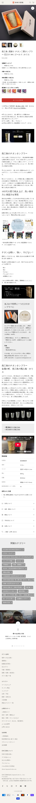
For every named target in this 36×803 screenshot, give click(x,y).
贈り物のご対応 (20, 106)
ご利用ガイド (6, 712)
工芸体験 (4, 700)
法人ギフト (5, 666)
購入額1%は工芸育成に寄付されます (18, 617)
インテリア (5, 691)
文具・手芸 (5, 694)
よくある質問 (6, 724)
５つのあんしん (6, 757)
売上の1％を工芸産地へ (19, 108)
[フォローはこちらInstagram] (12, 786)
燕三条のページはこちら (13, 427)
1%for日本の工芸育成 (8, 766)
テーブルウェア (6, 685)
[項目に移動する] (4, 45)
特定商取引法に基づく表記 (9, 739)
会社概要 (4, 745)
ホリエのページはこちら (13, 429)
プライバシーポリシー (8, 742)
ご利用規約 (5, 736)
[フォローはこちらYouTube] (21, 786)
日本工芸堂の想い (7, 754)
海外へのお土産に (7, 657)
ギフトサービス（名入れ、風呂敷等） (13, 721)
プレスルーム (6, 763)
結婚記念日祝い (6, 663)
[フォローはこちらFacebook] (2, 786)
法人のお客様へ (6, 760)
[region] (18, 636)
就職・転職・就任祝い (8, 672)
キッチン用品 (6, 688)
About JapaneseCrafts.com (9, 769)
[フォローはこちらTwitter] (7, 786)
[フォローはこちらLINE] (25, 786)
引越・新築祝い (6, 669)
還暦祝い (4, 660)
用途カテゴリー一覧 (8, 703)
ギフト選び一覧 (6, 675)
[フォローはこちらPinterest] (16, 786)
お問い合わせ (6, 727)
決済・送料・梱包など (8, 715)
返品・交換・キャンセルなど (10, 718)
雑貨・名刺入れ (6, 697)
